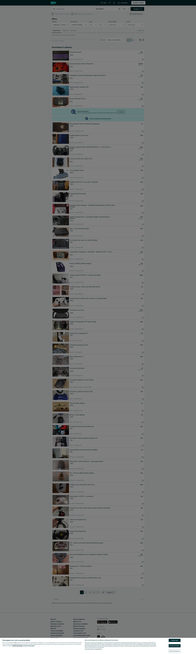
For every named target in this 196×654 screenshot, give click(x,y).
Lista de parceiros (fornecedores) (93, 649)
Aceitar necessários (175, 645)
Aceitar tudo (174, 640)
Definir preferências (175, 651)
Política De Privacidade (28, 645)
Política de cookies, (18, 645)
